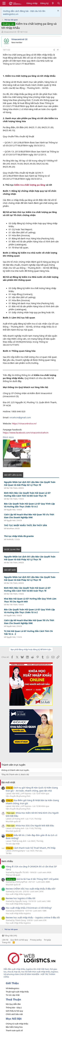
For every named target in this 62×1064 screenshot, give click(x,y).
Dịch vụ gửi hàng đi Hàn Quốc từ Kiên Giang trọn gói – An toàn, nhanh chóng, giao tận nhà (32, 789)
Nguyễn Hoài (11, 510)
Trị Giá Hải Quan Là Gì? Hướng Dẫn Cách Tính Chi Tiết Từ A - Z (28, 632)
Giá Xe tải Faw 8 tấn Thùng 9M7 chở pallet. (32, 878)
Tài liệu (9, 853)
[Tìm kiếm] (58, 3)
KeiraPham (10, 529)
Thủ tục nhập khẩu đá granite (19, 536)
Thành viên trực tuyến (13, 764)
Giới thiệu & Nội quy (14, 1011)
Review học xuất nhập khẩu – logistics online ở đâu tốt (33, 917)
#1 (58, 50)
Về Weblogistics (12, 988)
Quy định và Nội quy (19, 939)
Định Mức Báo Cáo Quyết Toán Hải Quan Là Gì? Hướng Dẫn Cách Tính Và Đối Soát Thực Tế (27, 494)
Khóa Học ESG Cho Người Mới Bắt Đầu (30, 825)
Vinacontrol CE (10, 32)
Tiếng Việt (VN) (10, 935)
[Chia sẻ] (54, 50)
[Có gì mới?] (53, 3)
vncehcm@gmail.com (20, 417)
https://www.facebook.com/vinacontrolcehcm (25, 432)
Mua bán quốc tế (13, 821)
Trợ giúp (47, 939)
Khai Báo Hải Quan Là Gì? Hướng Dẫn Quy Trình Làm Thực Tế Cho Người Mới (30, 600)
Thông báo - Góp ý (14, 1007)
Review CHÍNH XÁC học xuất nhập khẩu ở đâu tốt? (31, 888)
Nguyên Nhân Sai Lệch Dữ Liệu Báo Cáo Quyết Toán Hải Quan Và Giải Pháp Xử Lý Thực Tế (29, 483)
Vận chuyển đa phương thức (18, 796)
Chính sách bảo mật (14, 1014)
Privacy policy (36, 939)
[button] (4, 3)
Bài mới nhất (8, 782)
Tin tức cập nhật (13, 843)
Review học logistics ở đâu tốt (20, 898)
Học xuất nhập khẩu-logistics (18, 894)
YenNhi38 (10, 539)
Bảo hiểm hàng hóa (14, 1027)
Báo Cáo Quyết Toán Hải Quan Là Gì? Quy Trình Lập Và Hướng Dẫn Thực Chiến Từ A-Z (29, 505)
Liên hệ (5, 939)
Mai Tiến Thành (12, 488)
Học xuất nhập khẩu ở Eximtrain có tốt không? (29, 907)
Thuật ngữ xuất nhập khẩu (17, 991)
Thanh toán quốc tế (14, 1030)
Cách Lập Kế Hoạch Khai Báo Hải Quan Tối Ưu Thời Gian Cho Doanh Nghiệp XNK (29, 516)
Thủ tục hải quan (13, 875)
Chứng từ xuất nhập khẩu (17, 1023)
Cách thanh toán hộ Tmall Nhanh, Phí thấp (31, 847)
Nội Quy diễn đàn (13, 1004)
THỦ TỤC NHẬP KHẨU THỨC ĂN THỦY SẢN (25, 525)
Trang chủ (6, 942)
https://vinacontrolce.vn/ (24, 423)
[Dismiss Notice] (58, 11)
